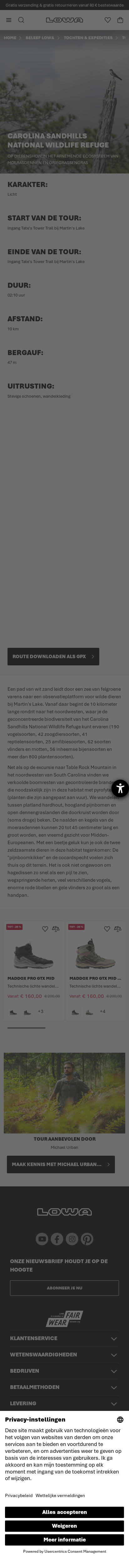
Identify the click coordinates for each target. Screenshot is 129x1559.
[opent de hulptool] (120, 788)
